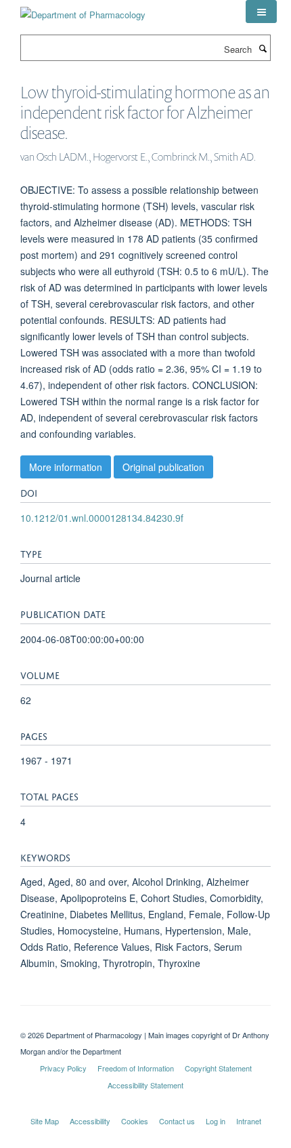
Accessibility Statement (145, 1085)
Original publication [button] (163, 467)
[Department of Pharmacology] (83, 9)
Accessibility (90, 1120)
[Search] (262, 48)
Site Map (44, 1120)
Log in (215, 1120)
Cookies (134, 1120)
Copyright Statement (218, 1068)
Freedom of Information (135, 1068)
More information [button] (65, 467)
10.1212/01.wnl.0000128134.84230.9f (101, 518)
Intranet (248, 1120)
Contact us (177, 1120)
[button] (261, 11)
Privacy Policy (63, 1068)
